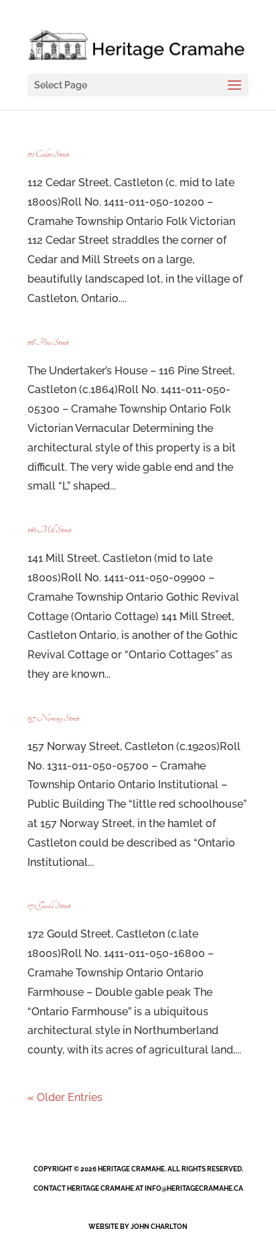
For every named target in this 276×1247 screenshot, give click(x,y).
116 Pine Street (47, 342)
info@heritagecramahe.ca (194, 1188)
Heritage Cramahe (131, 1169)
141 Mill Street (49, 530)
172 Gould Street (48, 905)
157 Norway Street (53, 718)
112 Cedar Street (48, 154)
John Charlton (159, 1226)
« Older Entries (64, 1097)
